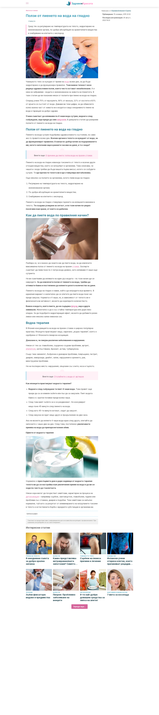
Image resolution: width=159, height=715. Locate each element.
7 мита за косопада (118, 594)
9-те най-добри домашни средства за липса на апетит (92, 597)
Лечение (29, 592)
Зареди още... (79, 606)
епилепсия (31, 349)
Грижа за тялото (33, 556)
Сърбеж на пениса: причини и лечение (90, 559)
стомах (75, 266)
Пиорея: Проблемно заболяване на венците (64, 597)
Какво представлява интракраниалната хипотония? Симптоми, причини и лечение (66, 561)
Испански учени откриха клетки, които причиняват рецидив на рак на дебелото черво (119, 561)
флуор (74, 306)
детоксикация (32, 497)
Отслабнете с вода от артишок (69, 376)
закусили (61, 119)
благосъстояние (32, 10)
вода (66, 81)
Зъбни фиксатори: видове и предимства (38, 596)
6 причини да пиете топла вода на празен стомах (69, 155)
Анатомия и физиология (117, 592)
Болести (56, 556)
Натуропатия (85, 592)
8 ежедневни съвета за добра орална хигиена (37, 561)
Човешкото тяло (87, 556)
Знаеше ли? (111, 556)
